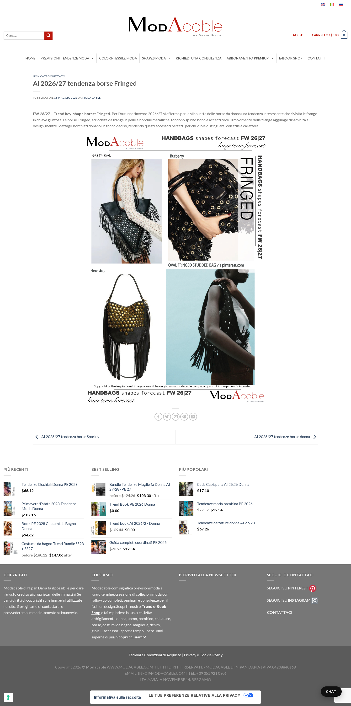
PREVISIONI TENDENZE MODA (65, 58)
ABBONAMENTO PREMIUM (248, 58)
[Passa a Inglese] (322, 5)
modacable (91, 97)
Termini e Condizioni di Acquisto (155, 655)
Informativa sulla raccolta (117, 697)
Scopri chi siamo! (131, 637)
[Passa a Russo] (341, 5)
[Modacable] (175, 26)
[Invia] (48, 36)
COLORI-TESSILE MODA (118, 58)
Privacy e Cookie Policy (203, 655)
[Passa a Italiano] (331, 5)
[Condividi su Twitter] (167, 417)
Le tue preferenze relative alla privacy (195, 695)
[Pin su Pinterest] (184, 417)
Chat (331, 691)
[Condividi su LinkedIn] (193, 417)
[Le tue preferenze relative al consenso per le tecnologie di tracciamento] (8, 697)
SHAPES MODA (154, 58)
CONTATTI (316, 58)
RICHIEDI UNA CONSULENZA (199, 58)
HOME (31, 58)
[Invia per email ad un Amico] (176, 417)
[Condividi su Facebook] (158, 417)
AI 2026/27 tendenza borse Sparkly (70, 436)
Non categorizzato (49, 76)
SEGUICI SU (287, 588)
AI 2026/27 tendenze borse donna (282, 436)
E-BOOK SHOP (291, 58)
